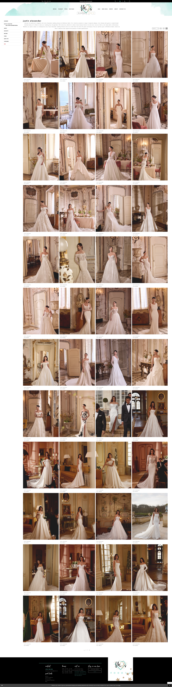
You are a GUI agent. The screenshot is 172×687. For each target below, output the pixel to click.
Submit (95, 671)
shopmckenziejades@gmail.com (51, 670)
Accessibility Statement (50, 680)
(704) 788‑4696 (49, 669)
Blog (46, 681)
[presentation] (41, 54)
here (119, 685)
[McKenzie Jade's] (86, 9)
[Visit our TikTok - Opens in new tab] (130, 673)
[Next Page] (90, 650)
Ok (170, 685)
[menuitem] (46, 1)
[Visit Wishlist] (120, 1)
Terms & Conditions (49, 677)
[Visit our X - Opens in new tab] (126, 673)
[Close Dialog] (2, 685)
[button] (115, 1)
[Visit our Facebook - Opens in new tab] (111, 673)
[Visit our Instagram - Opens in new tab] (114, 673)
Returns (46, 676)
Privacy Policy (48, 678)
